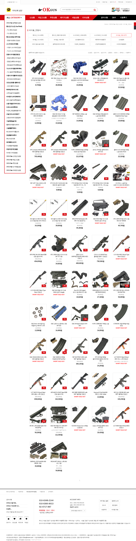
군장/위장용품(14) (100, 44)
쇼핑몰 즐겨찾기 (11, 2)
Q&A (114, 17)
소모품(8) (121, 39)
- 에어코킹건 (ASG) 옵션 (13, 79)
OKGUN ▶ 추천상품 (12, 163)
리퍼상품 (85, 17)
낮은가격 (96, 52)
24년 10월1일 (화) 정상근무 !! (14, 512)
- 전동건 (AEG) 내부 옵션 (13, 61)
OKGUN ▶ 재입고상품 (12, 160)
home (106, 24)
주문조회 (120, 2)
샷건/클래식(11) (79, 39)
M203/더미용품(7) (100, 39)
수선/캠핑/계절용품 (12, 146)
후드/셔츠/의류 (10, 139)
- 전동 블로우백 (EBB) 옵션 (14, 65)
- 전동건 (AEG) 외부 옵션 (13, 58)
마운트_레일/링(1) (80, 44)
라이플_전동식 (127, 24)
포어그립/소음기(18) (38, 44)
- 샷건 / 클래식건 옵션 (12, 86)
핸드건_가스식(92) (38, 35)
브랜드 (116, 52)
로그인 (98, 2)
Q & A (104, 505)
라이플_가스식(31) (38, 39)
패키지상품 (64, 17)
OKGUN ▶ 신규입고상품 (13, 156)
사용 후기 (104, 509)
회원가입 (104, 2)
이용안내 (42, 491)
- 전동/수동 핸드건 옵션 (13, 40)
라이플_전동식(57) (121, 35)
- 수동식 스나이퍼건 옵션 (13, 47)
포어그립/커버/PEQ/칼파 (13, 100)
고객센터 (50, 491)
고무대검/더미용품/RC (12, 93)
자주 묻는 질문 (104, 501)
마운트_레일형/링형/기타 (13, 110)
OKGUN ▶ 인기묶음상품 (13, 167)
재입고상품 (42, 17)
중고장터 (114, 505)
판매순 (122, 52)
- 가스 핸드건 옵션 (11, 30)
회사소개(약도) (10, 491)
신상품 (32, 17)
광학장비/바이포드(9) (59, 44)
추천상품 (53, 17)
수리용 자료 (115, 509)
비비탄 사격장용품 (11, 153)
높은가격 (103, 52)
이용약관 (20, 491)
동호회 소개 (115, 501)
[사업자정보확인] (57, 537)
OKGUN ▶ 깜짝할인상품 (13, 23)
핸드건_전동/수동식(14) (59, 35)
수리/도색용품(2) (121, 44)
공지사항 (104, 17)
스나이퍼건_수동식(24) (79, 35)
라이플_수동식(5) (59, 39)
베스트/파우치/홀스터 (12, 131)
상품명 (110, 52)
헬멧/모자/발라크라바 (12, 124)
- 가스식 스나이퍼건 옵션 (13, 51)
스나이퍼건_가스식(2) (100, 35)
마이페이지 (129, 2)
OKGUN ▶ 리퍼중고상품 (13, 170)
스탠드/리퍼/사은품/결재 (13, 117)
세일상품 (75, 17)
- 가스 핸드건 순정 (11, 33)
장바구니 (113, 2)
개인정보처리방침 (31, 491)
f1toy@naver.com (28, 537)
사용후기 (123, 17)
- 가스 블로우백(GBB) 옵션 (14, 72)
